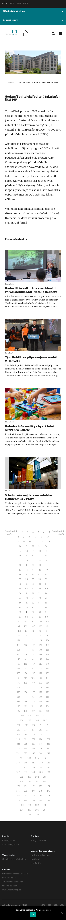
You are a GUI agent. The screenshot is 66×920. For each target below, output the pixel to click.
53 (39, 574)
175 (18, 692)
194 (47, 706)
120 (18, 640)
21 (27, 546)
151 (26, 668)
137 (33, 654)
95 (20, 617)
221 (40, 734)
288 (40, 800)
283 (40, 795)
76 (26, 598)
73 (39, 593)
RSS (24, 906)
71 (27, 593)
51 (27, 574)
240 (33, 753)
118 (40, 635)
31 (27, 555)
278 (40, 791)
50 (20, 574)
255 (40, 767)
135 (18, 654)
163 (40, 678)
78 (40, 598)
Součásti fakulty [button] (10, 20)
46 (26, 570)
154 (47, 668)
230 (33, 744)
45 (20, 570)
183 (40, 697)
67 (33, 588)
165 (18, 683)
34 (46, 555)
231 (40, 744)
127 (33, 645)
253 (25, 767)
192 (33, 706)
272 (33, 786)
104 (47, 621)
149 (48, 664)
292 (37, 805)
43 (40, 565)
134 (47, 650)
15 (24, 541)
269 (45, 781)
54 (46, 574)
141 (25, 659)
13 (48, 537)
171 (26, 687)
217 (47, 729)
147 (33, 664)
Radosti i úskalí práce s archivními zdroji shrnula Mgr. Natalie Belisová (31, 290)
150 (18, 668)
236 (41, 748)
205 (29, 720)
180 (18, 697)
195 (18, 711)
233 (18, 748)
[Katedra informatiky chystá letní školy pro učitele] (33, 404)
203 (44, 715)
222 (48, 734)
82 (33, 602)
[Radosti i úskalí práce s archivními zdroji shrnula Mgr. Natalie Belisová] (33, 266)
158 (40, 673)
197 (33, 711)
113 (40, 631)
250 (41, 762)
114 (47, 631)
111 (26, 631)
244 (29, 758)
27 (33, 551)
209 (26, 725)
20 (20, 546)
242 (48, 753)
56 (26, 579)
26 (26, 551)
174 (47, 687)
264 (37, 777)
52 (33, 574)
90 (20, 612)
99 (46, 617)
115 (19, 635)
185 (18, 701)
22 (33, 546)
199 (48, 711)
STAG (12, 4)
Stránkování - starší (58, 533)
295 (29, 810)
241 (40, 753)
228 (18, 744)
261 (48, 772)
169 (48, 683)
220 (33, 734)
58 (40, 579)
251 (48, 762)
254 (33, 767)
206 (37, 720)
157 (33, 673)
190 (18, 706)
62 (33, 584)
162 (33, 678)
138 (40, 654)
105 (18, 626)
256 (48, 767)
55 (20, 579)
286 (25, 800)
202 (37, 715)
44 (46, 565)
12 (42, 537)
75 (20, 598)
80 (20, 602)
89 (46, 607)
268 (37, 781)
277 (33, 791)
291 (29, 805)
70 (20, 593)
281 (25, 795)
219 (25, 734)
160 (18, 678)
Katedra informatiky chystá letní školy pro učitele (29, 428)
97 (33, 617)
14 (18, 541)
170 (18, 687)
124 (47, 640)
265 (45, 777)
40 (20, 565)
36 (26, 560)
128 (40, 645)
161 (25, 678)
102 (33, 621)
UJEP (25, 4)
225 (33, 739)
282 (33, 795)
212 (48, 725)
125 (18, 645)
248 (25, 762)
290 (22, 805)
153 (40, 668)
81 (27, 602)
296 (37, 810)
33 (39, 555)
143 (40, 659)
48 (40, 570)
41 (27, 565)
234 (25, 748)
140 (18, 659)
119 (47, 635)
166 (25, 683)
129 (47, 645)
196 (25, 711)
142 (33, 659)
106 (25, 626)
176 (25, 692)
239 (25, 753)
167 (33, 683)
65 (20, 588)
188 (40, 701)
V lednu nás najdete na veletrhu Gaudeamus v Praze (28, 497)
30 (20, 555)
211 (41, 725)
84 (46, 602)
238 (17, 753)
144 (47, 659)
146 (25, 664)
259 (33, 772)
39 (46, 560)
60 (20, 584)
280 (18, 795)
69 (46, 588)
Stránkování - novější (11, 533)
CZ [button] (3, 4)
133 (40, 650)
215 (33, 729)
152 (33, 668)
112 (33, 631)
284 (48, 795)
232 (48, 744)
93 (40, 612)
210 (33, 725)
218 (18, 734)
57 (33, 579)
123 (40, 640)
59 (46, 579)
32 (33, 555)
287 (33, 800)
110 (19, 631)
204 (21, 720)
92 (33, 612)
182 (33, 697)
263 (29, 777)
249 (33, 762)
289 (48, 800)
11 (35, 537)
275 (18, 791)
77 (33, 598)
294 (21, 810)
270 (18, 786)
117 (33, 635)
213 (18, 729)
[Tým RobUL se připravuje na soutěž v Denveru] (33, 335)
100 (18, 621)
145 (18, 664)
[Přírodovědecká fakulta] (11, 32)
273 (40, 786)
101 (25, 621)
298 (29, 814)
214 (25, 729)
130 (18, 650)
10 (30, 537)
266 (21, 781)
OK (33, 914)
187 (33, 701)
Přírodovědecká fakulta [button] (14, 12)
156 (25, 673)
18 (42, 541)
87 (33, 607)
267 (29, 781)
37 (33, 560)
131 (26, 650)
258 (25, 772)
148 (40, 664)
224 (25, 739)
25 (20, 551)
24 (46, 546)
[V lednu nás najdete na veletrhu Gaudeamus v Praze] (33, 473)
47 (33, 570)
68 (40, 588)
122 (33, 640)
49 (46, 570)
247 (18, 762)
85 (20, 607)
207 (45, 720)
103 (40, 621)
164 (47, 678)
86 (26, 607)
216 (40, 729)
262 (21, 777)
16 (30, 541)
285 (18, 800)
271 (25, 786)
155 (18, 673)
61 (27, 584)
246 (45, 758)
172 (33, 687)
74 (46, 593)
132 (33, 650)
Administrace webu (11, 906)
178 (40, 692)
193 (40, 706)
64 (46, 584)
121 (26, 640)
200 (22, 715)
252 (18, 767)
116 (26, 635)
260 (41, 772)
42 (33, 565)
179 (47, 692)
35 (20, 560)
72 (33, 593)
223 (18, 739)
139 (47, 654)
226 (41, 739)
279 (48, 791)
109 (48, 626)
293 (44, 805)
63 (40, 584)
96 (26, 617)
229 (25, 744)
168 (40, 683)
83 (39, 602)
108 (40, 626)
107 (33, 626)
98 (40, 617)
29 (46, 551)
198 (40, 711)
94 (46, 612)
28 (40, 551)
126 (25, 645)
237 (48, 748)
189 (47, 701)
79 (46, 598)
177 (33, 692)
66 (26, 588)
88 (40, 607)
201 (29, 715)
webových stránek (33, 171)
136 (25, 654)
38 (40, 560)
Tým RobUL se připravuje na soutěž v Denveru (31, 359)
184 (47, 697)
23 (39, 546)
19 (49, 541)
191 (25, 706)
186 (25, 701)
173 (40, 687)
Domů (11, 83)
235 (33, 748)
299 (37, 814)
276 (25, 791)
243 (21, 758)
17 (36, 541)
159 (47, 673)
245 (37, 758)
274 (48, 786)
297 (45, 810)
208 (18, 725)
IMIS (19, 4)
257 (18, 772)
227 (48, 739)
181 (26, 697)
